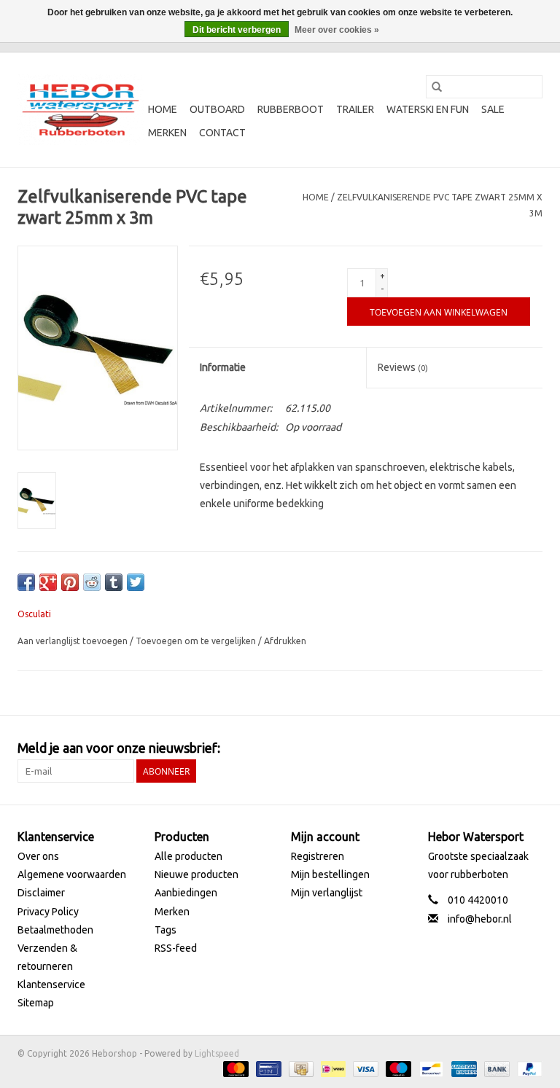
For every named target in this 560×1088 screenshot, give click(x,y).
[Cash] (300, 1068)
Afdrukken (285, 641)
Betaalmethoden (55, 930)
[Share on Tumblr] (113, 582)
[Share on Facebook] (26, 582)
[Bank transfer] (495, 1068)
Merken (167, 132)
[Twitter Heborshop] (479, 748)
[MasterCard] (234, 1068)
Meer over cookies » (337, 30)
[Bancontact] (429, 1068)
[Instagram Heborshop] (530, 748)
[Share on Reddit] (92, 582)
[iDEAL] (332, 1068)
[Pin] (267, 1068)
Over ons (38, 856)
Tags (165, 930)
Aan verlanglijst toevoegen (74, 641)
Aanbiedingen (186, 893)
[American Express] (462, 1068)
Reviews (403, 367)
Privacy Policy (48, 911)
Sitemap (36, 1003)
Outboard (217, 109)
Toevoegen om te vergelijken (197, 641)
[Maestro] (397, 1068)
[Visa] (364, 1068)
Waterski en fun (427, 109)
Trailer (355, 109)
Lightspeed (217, 1053)
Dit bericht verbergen (236, 30)
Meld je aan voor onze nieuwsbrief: (119, 747)
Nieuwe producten (196, 874)
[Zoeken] (437, 86)
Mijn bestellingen (330, 874)
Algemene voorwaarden (72, 874)
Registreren (317, 856)
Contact (222, 132)
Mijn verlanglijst (326, 893)
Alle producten (188, 856)
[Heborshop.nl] (81, 109)
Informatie (223, 367)
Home (162, 109)
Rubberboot (290, 109)
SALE (493, 109)
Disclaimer (41, 893)
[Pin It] (70, 582)
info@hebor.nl (480, 919)
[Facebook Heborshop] (454, 748)
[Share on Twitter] (135, 582)
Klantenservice (51, 984)
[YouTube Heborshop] (505, 748)
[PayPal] (527, 1068)
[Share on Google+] (48, 582)
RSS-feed (176, 948)
